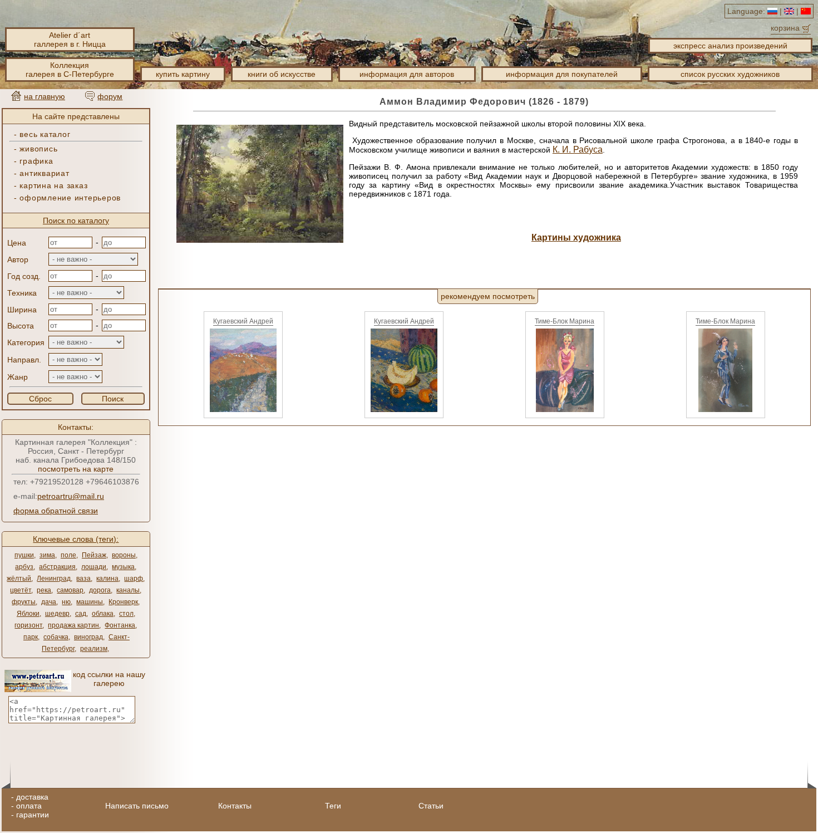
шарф (133, 578)
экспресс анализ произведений (730, 45)
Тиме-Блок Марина (564, 321)
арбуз (24, 567)
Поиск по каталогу (76, 220)
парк (30, 637)
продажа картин (73, 625)
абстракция (57, 567)
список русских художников (730, 74)
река (44, 590)
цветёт (20, 590)
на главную (44, 96)
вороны (124, 555)
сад (80, 614)
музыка (123, 567)
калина (107, 578)
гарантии (32, 814)
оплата (29, 805)
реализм (93, 649)
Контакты (235, 805)
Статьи (431, 805)
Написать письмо (137, 805)
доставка (32, 796)
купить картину (183, 74)
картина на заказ (53, 185)
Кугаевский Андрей (243, 321)
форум (109, 96)
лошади (93, 567)
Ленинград (54, 578)
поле (68, 555)
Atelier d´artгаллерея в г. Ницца (70, 39)
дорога (100, 590)
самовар (70, 590)
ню (66, 602)
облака (103, 614)
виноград (88, 637)
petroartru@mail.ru (70, 496)
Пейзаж (94, 555)
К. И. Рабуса (578, 149)
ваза (83, 578)
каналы (128, 590)
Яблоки (28, 614)
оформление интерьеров (70, 197)
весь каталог (44, 134)
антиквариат (44, 173)
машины (89, 602)
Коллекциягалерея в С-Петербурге (70, 70)
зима (47, 555)
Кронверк (123, 602)
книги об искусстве (282, 74)
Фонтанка (120, 625)
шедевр (57, 614)
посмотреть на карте (76, 468)
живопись (38, 148)
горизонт (28, 625)
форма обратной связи (55, 510)
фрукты (24, 602)
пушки (24, 555)
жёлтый (19, 578)
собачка (55, 637)
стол (126, 614)
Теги (333, 805)
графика (36, 160)
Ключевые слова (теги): (76, 539)
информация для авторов (406, 74)
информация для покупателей (562, 74)
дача (48, 602)
